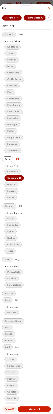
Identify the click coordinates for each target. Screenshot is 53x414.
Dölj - (20, 34)
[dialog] (26, 209)
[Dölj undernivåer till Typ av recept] (48, 25)
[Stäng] (49, 8)
